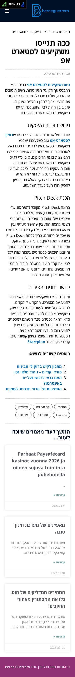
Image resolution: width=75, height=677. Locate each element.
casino (62, 407)
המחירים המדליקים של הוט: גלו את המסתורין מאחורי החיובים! (37, 599)
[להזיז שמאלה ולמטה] (3, 5)
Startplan (36, 341)
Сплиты (61, 415)
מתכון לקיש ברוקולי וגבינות (39, 366)
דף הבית (64, 32)
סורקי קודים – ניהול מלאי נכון (38, 371)
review (23, 407)
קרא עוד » (59, 495)
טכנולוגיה (42, 415)
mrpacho (42, 407)
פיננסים (23, 415)
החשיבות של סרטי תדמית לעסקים (34, 388)
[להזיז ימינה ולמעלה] (5, 3)
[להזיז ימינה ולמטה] (5, 5)
